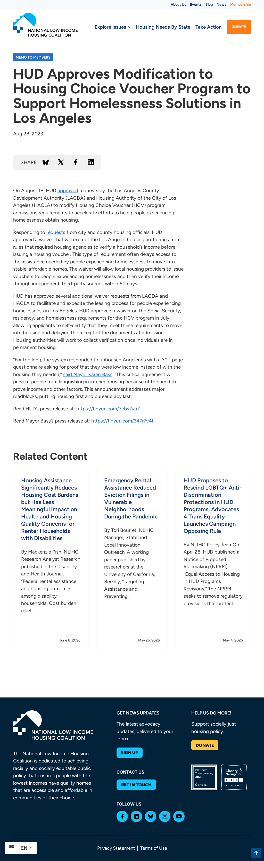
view (50, 560)
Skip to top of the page (256, 853)
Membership (240, 4)
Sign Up (129, 752)
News (221, 4)
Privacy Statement (116, 848)
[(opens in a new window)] (122, 816)
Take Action (208, 27)
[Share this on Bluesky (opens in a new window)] (46, 162)
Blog (209, 4)
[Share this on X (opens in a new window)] (61, 162)
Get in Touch (136, 784)
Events (196, 4)
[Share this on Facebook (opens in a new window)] (76, 162)
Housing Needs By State (163, 27)
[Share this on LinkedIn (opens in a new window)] (91, 162)
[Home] (45, 24)
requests (55, 232)
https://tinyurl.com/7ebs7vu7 (108, 409)
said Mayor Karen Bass (87, 374)
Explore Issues (110, 27)
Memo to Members (33, 57)
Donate (239, 27)
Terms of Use (153, 848)
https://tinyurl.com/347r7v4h (123, 421)
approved (67, 190)
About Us (178, 4)
